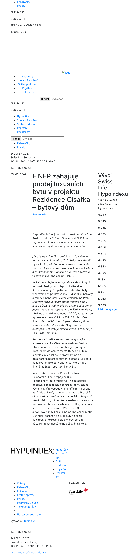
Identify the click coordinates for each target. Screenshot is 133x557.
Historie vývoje (107, 309)
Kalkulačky (23, 2)
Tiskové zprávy (26, 506)
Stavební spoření (27, 80)
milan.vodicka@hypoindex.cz (28, 552)
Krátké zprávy (25, 495)
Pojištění (27, 88)
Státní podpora (27, 84)
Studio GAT (29, 521)
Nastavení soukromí (29, 514)
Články (21, 483)
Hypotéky (27, 76)
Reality (21, 5)
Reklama (22, 491)
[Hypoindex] (66, 72)
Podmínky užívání (28, 502)
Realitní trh (27, 92)
